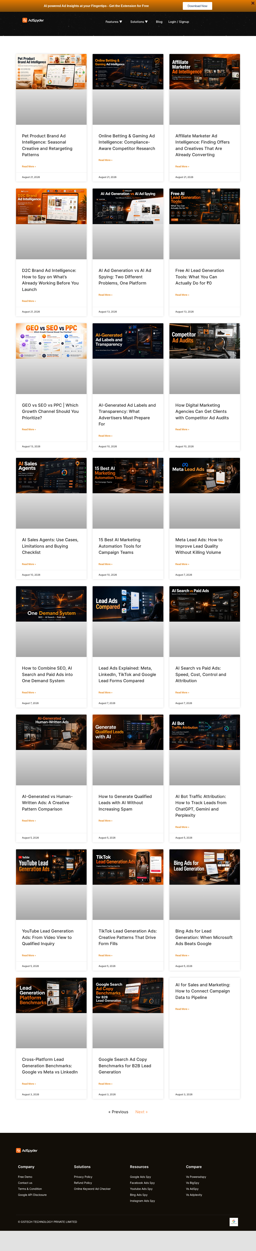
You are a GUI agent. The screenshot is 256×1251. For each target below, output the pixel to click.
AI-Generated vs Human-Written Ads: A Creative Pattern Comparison (47, 803)
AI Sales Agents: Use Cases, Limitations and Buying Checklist (50, 546)
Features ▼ (114, 22)
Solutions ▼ (139, 22)
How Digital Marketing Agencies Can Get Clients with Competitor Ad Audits (202, 411)
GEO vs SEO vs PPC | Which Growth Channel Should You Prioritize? (50, 411)
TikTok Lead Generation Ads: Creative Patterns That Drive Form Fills (128, 937)
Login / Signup (178, 22)
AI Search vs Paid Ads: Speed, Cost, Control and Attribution (200, 674)
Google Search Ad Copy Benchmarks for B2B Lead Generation (125, 1065)
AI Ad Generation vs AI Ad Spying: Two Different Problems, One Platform (125, 277)
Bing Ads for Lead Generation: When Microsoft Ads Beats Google (204, 937)
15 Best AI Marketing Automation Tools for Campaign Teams (120, 546)
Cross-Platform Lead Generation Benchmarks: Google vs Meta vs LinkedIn (50, 1065)
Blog (159, 22)
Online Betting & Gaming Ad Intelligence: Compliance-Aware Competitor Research (127, 142)
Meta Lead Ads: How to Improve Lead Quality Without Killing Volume (199, 546)
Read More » (29, 166)
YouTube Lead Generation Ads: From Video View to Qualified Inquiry (48, 937)
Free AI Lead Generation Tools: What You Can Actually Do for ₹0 (199, 277)
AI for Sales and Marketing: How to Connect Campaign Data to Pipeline (202, 991)
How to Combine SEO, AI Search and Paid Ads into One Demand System (47, 674)
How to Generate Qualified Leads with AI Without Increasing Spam (125, 803)
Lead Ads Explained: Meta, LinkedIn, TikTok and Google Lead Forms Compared (127, 674)
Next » (141, 1111)
